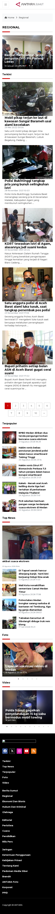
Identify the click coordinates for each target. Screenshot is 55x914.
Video (6, 682)
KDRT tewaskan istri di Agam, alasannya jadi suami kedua (28, 245)
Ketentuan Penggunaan (16, 855)
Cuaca (6, 830)
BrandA (6, 876)
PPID (5, 892)
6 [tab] (29, 726)
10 (36, 413)
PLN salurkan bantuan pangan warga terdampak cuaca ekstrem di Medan (34, 504)
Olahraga (7, 812)
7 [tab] (34, 726)
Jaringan (7, 849)
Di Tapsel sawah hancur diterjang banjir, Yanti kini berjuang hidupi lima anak (34, 573)
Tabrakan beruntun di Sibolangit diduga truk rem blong (34, 621)
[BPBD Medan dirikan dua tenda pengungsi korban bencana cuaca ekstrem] (9, 437)
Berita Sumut (10, 790)
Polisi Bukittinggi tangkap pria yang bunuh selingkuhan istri (27, 184)
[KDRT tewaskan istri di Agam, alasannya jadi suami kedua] (27, 224)
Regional (24, 17)
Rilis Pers (7, 841)
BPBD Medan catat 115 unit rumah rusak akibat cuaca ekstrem (26, 560)
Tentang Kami (10, 865)
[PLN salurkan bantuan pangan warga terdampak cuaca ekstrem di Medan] (9, 505)
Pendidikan (8, 836)
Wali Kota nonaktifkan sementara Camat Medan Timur (33, 588)
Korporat (7, 887)
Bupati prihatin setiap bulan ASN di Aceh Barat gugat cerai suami (28, 369)
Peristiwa (7, 825)
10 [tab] (48, 726)
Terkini (6, 761)
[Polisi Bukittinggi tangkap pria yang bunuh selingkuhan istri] (27, 161)
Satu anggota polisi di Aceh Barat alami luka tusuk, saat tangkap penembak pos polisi (27, 306)
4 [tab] (29, 65)
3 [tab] (26, 65)
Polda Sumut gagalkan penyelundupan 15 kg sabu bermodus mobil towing (25, 713)
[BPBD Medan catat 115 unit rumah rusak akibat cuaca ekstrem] (27, 542)
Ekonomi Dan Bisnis (13, 801)
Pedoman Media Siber (15, 871)
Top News (8, 517)
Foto (5, 634)
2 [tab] (23, 65)
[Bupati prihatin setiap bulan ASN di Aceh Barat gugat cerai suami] (27, 347)
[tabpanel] (27, 52)
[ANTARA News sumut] (30, 4)
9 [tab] (43, 726)
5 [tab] (32, 65)
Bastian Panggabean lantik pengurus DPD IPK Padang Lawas (24, 58)
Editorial (7, 820)
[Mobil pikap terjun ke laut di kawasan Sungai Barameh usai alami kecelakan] (27, 98)
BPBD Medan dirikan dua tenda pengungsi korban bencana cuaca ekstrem (33, 436)
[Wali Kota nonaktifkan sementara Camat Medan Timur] (9, 589)
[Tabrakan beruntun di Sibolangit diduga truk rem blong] (9, 622)
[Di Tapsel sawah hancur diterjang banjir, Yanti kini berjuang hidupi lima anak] (9, 575)
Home (11, 17)
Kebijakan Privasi (12, 860)
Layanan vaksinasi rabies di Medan (26, 668)
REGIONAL (11, 27)
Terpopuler (9, 423)
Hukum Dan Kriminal (14, 806)
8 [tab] (38, 726)
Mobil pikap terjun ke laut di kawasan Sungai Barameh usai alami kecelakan (28, 121)
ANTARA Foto (10, 882)
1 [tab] (20, 65)
